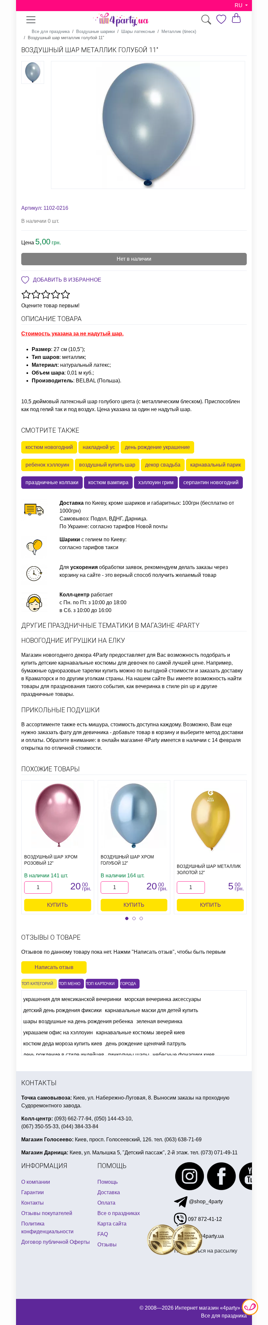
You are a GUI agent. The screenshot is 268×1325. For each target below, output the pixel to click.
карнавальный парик (215, 465)
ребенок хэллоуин (47, 465)
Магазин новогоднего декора (56, 655)
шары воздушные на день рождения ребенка (78, 1021)
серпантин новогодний (211, 482)
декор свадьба (162, 465)
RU (239, 5)
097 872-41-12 (204, 1219)
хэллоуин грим (156, 482)
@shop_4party (205, 1201)
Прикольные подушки (60, 710)
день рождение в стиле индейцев (63, 1054)
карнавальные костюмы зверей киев (140, 1032)
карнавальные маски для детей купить (151, 1010)
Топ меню (69, 983)
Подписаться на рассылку (205, 1251)
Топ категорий (37, 983)
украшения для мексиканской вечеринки (72, 999)
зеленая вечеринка (159, 1021)
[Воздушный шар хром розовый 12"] (57, 815)
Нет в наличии (134, 259)
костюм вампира (108, 482)
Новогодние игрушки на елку (73, 640)
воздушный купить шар (107, 465)
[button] (126, 918)
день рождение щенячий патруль (146, 1043)
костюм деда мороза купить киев (62, 1043)
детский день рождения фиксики (62, 1010)
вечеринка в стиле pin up (165, 686)
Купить (57, 905)
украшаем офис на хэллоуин (58, 1032)
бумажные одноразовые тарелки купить (69, 670)
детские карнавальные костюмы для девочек (92, 663)
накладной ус (99, 447)
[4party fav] (221, 19)
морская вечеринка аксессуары (163, 999)
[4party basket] (236, 18)
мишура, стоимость (112, 724)
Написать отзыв (54, 967)
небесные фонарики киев (184, 1054)
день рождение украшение (157, 447)
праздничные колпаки (51, 482)
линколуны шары (128, 1054)
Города (128, 983)
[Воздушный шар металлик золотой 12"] (210, 820)
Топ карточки (100, 983)
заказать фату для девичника (73, 732)
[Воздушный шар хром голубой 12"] (134, 815)
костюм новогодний (49, 447)
